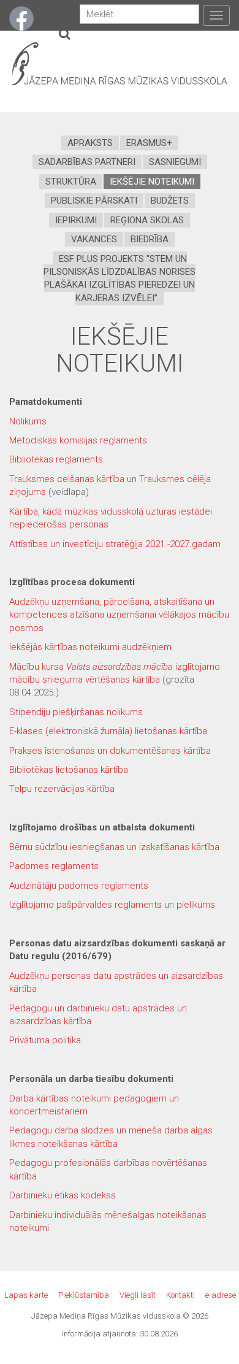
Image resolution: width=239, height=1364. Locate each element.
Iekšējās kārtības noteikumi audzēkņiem (90, 647)
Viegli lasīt (138, 1295)
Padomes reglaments (54, 866)
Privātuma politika (45, 1040)
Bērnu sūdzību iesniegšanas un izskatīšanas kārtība (114, 846)
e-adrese (220, 1295)
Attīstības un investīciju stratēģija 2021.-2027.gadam (115, 544)
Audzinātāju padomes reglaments (78, 885)
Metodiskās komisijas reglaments (78, 440)
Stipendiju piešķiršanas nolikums (76, 712)
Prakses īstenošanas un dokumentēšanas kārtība (110, 750)
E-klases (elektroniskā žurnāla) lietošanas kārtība (108, 731)
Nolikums (28, 421)
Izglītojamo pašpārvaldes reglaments (85, 904)
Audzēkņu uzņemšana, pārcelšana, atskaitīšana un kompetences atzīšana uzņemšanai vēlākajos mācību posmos (119, 615)
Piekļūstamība (83, 1295)
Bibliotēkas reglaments (56, 459)
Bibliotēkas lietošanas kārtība (68, 769)
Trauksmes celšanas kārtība (66, 479)
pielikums (195, 904)
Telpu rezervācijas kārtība (62, 788)
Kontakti (180, 1295)
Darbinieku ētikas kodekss (62, 1195)
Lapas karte (26, 1295)
